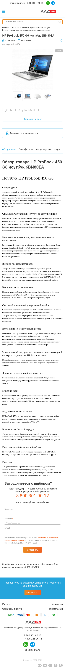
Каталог (6, 604)
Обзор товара (9, 149)
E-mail (7, 528)
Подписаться (32, 592)
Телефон (9, 519)
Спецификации (26, 149)
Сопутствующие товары (48, 149)
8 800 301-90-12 (35, 3)
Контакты (57, 604)
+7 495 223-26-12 (32, 638)
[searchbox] (32, 21)
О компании (56, 608)
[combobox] (32, 21)
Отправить (32, 550)
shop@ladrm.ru (17, 3)
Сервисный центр (12, 608)
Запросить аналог (33, 119)
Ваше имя (9, 509)
